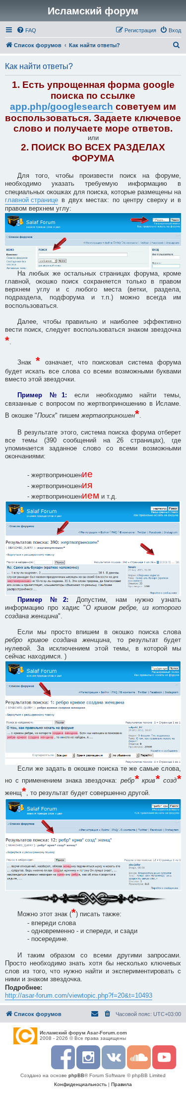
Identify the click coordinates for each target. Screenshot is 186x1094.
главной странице (31, 200)
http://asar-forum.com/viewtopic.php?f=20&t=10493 (78, 995)
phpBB (76, 1075)
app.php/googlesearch (61, 106)
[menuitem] (26, 30)
